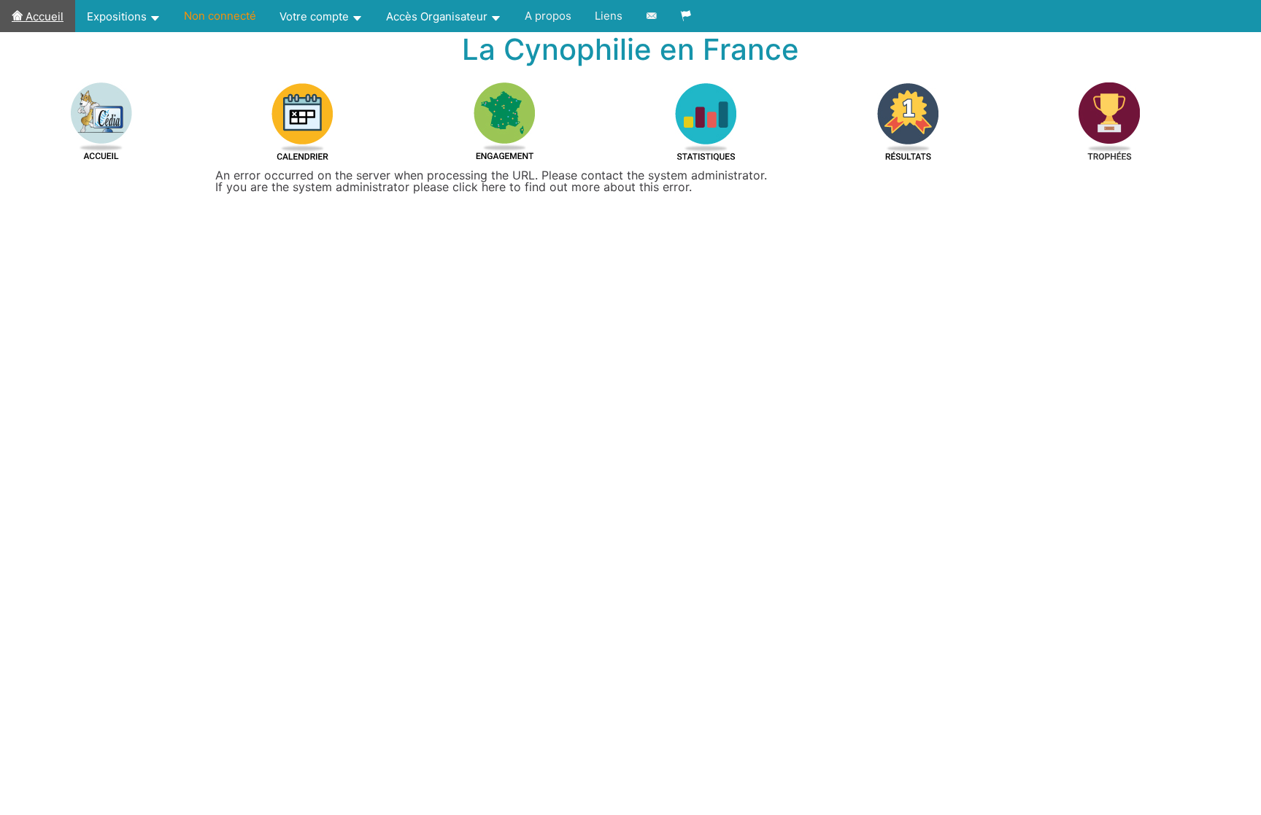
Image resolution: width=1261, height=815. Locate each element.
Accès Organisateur (438, 16)
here (494, 186)
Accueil (43, 16)
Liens (608, 16)
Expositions (118, 16)
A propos (548, 16)
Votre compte (315, 16)
